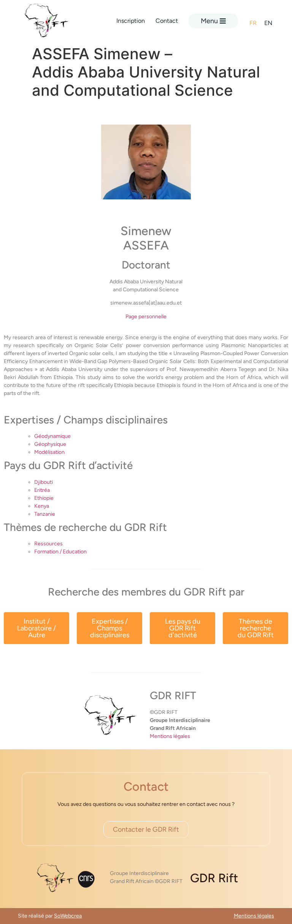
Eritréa (42, 490)
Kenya (41, 506)
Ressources (48, 543)
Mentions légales (170, 736)
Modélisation (49, 452)
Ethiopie (44, 498)
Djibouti (43, 482)
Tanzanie (44, 514)
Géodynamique (52, 436)
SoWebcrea (68, 916)
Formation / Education (60, 551)
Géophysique (50, 444)
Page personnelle (146, 316)
